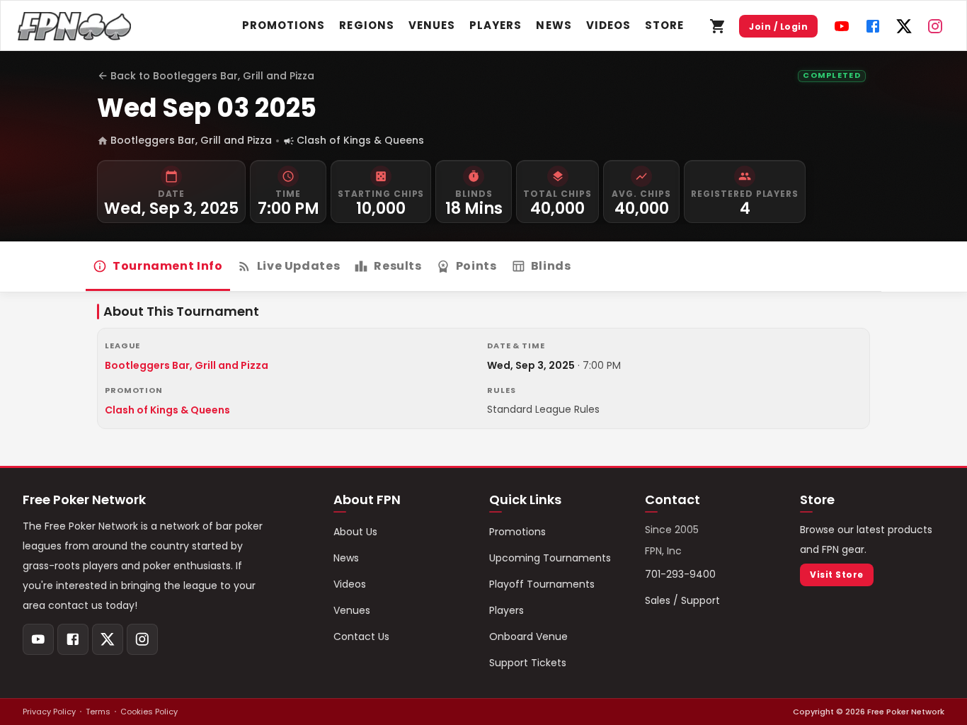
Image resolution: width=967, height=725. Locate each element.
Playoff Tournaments (542, 584)
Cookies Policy (149, 711)
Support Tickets (527, 663)
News (553, 25)
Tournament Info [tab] (168, 266)
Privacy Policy (49, 711)
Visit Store (836, 575)
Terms (98, 711)
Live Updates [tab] (299, 266)
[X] (904, 26)
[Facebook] (873, 26)
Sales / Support (682, 600)
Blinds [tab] (551, 266)
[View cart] (718, 26)
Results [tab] (397, 266)
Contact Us (361, 636)
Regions (366, 25)
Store (664, 25)
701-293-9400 (680, 574)
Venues (431, 25)
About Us (355, 532)
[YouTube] (842, 26)
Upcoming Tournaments (550, 558)
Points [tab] (476, 266)
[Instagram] (935, 26)
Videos (608, 25)
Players (495, 25)
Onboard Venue (528, 636)
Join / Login (778, 27)
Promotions (284, 25)
